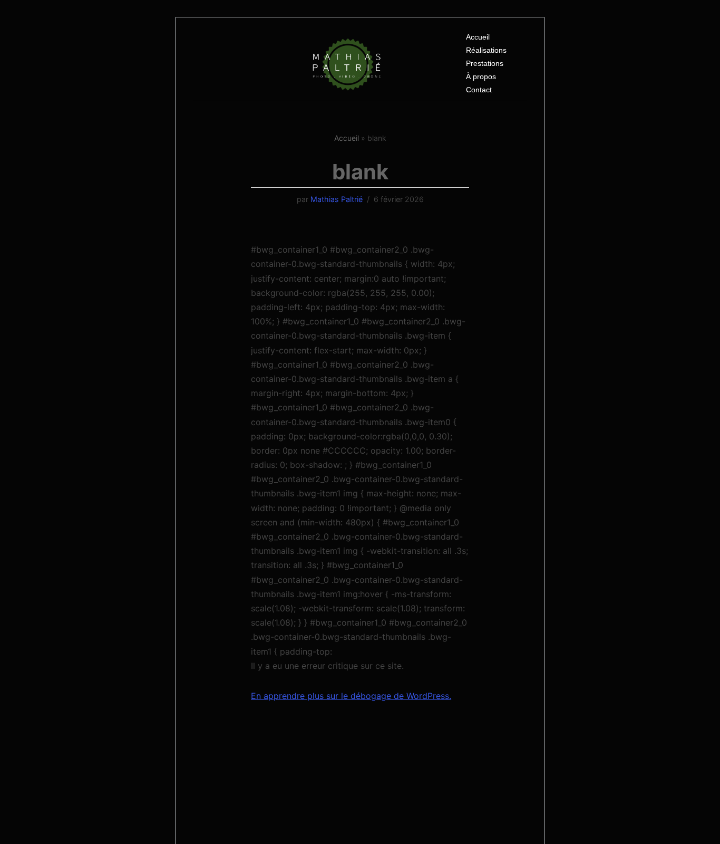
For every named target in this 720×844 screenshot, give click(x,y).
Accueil (478, 37)
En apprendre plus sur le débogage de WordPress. (351, 695)
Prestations (484, 63)
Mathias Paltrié (336, 199)
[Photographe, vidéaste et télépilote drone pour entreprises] (348, 64)
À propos (481, 76)
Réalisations (486, 50)
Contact (479, 89)
